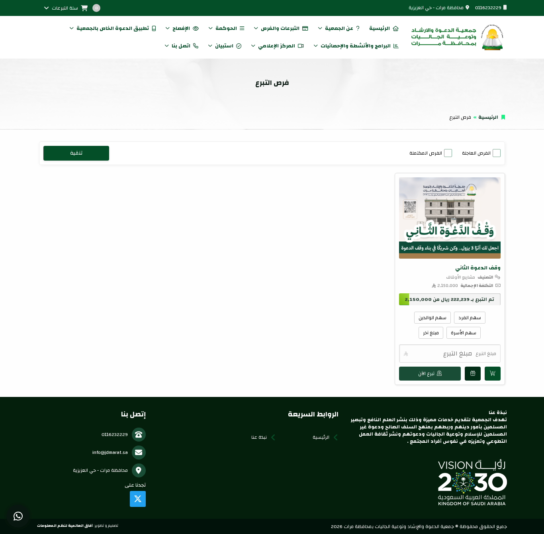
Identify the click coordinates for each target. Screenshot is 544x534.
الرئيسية (379, 28)
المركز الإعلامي (276, 46)
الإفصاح (181, 28)
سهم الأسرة (463, 332)
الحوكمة (226, 28)
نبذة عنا (259, 437)
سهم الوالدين (432, 317)
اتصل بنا (181, 46)
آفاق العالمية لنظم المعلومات (65, 525)
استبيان (224, 46)
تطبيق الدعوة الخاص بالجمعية (112, 28)
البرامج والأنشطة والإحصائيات (356, 46)
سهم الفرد (469, 317)
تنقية (76, 153)
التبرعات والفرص (280, 28)
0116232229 (488, 7)
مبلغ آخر (431, 332)
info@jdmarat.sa (110, 452)
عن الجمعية (339, 28)
